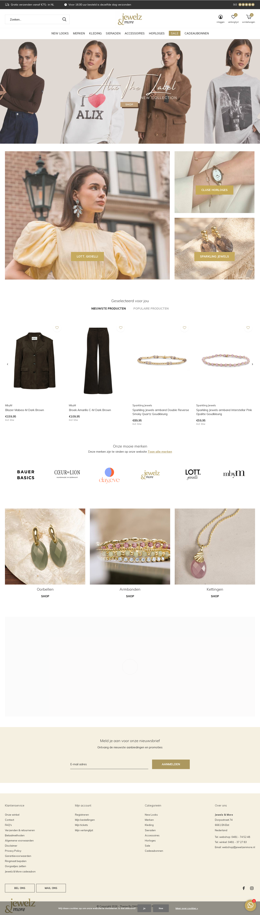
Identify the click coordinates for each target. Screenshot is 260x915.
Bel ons (19, 888)
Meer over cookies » (186, 908)
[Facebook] (244, 888)
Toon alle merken (160, 451)
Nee (161, 908)
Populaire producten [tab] (151, 308)
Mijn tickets (81, 824)
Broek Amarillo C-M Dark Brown (90, 410)
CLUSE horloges (214, 190)
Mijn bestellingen (85, 819)
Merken (79, 33)
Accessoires (135, 33)
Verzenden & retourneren (20, 830)
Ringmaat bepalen (15, 861)
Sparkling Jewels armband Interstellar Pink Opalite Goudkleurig (224, 412)
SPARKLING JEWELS (214, 256)
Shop (45, 596)
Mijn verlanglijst (84, 830)
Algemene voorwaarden (19, 840)
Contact (9, 819)
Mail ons (51, 888)
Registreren (82, 814)
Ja (144, 908)
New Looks (60, 33)
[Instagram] (252, 888)
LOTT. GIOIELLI (87, 256)
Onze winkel (12, 814)
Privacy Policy (13, 850)
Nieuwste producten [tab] (108, 308)
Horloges (157, 33)
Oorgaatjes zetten (15, 866)
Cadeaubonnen (197, 33)
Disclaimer (11, 845)
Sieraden (113, 33)
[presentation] (7, 364)
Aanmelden (171, 764)
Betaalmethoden (15, 835)
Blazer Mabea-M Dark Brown (24, 410)
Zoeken (64, 19)
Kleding (95, 33)
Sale (174, 33)
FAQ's (8, 824)
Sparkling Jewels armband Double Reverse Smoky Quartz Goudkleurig (160, 412)
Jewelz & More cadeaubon (20, 871)
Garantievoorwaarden (18, 855)
